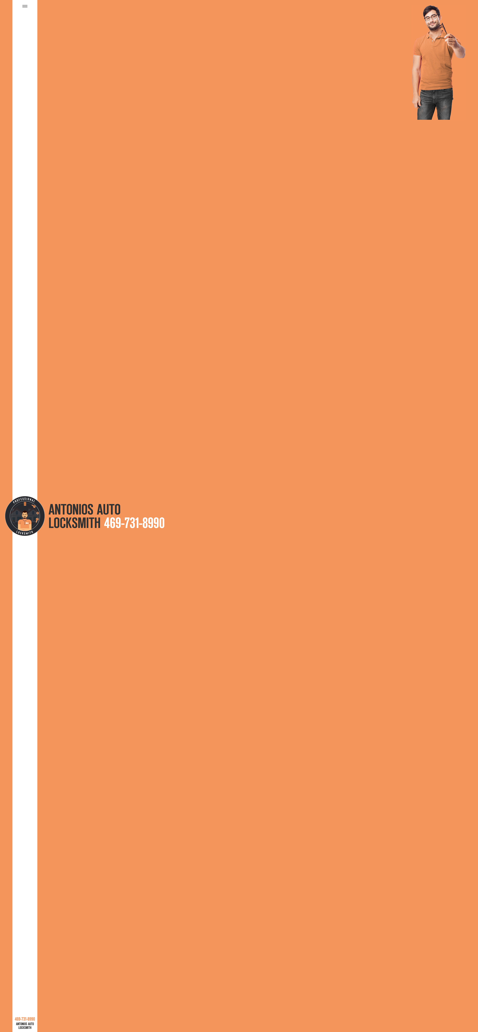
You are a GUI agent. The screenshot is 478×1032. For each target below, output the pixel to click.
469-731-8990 (134, 522)
